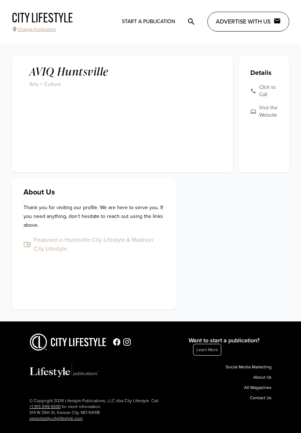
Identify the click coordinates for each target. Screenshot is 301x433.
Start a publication (148, 21)
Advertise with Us (243, 21)
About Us (262, 377)
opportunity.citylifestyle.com (56, 418)
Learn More (207, 349)
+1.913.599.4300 (45, 406)
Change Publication (37, 29)
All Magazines (258, 387)
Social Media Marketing (249, 367)
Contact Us (261, 397)
